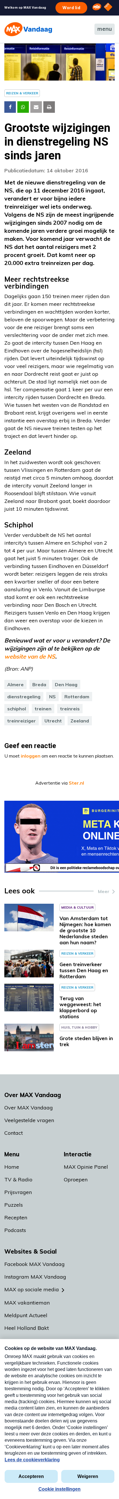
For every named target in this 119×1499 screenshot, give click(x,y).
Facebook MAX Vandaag (34, 1264)
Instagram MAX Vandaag (35, 1276)
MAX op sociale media (31, 1289)
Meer (103, 891)
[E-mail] (36, 107)
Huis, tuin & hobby (79, 1027)
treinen (43, 709)
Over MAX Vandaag (28, 1107)
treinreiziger (21, 721)
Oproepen (76, 1179)
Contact (13, 1133)
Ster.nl (76, 783)
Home (11, 1167)
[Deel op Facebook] (10, 107)
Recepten (15, 1217)
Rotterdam (76, 696)
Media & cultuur (77, 907)
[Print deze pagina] (49, 107)
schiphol (16, 709)
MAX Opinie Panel (86, 1167)
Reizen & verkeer (22, 93)
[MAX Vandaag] (28, 29)
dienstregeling (23, 696)
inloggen (30, 756)
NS (52, 696)
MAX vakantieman (27, 1302)
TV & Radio (18, 1179)
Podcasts (15, 1230)
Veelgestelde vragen (29, 1120)
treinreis (70, 709)
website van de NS (29, 656)
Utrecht (53, 721)
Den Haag (66, 684)
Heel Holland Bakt (26, 1328)
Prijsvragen (18, 1192)
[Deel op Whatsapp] (23, 107)
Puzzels (13, 1205)
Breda (39, 684)
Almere (15, 684)
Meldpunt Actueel (25, 1315)
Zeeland (79, 721)
